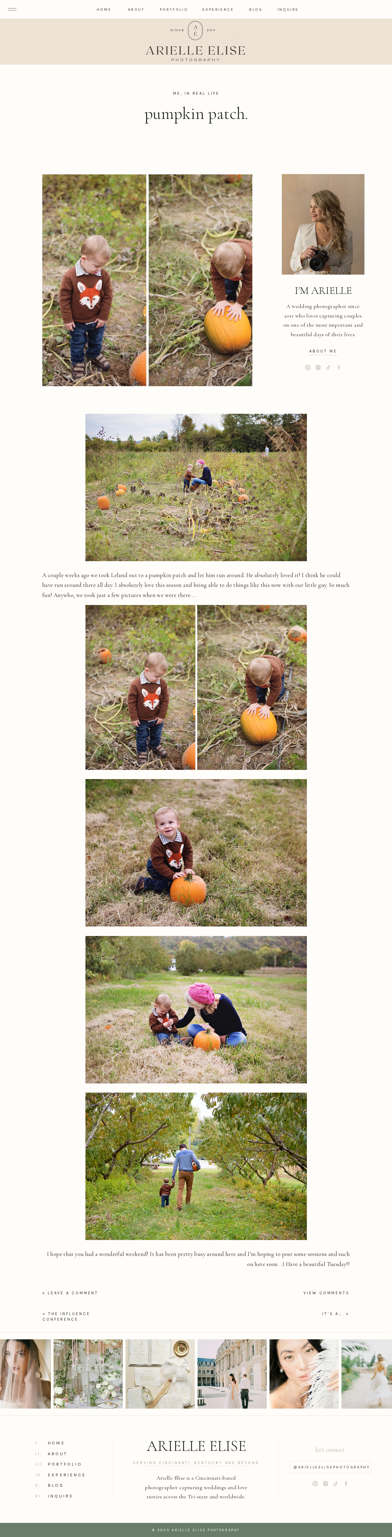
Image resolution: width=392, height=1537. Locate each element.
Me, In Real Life (196, 93)
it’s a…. (333, 1313)
